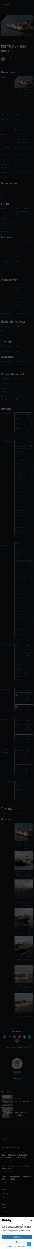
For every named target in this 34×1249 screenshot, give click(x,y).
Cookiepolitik (10, 1246)
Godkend (17, 1237)
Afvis (17, 1242)
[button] (31, 1220)
